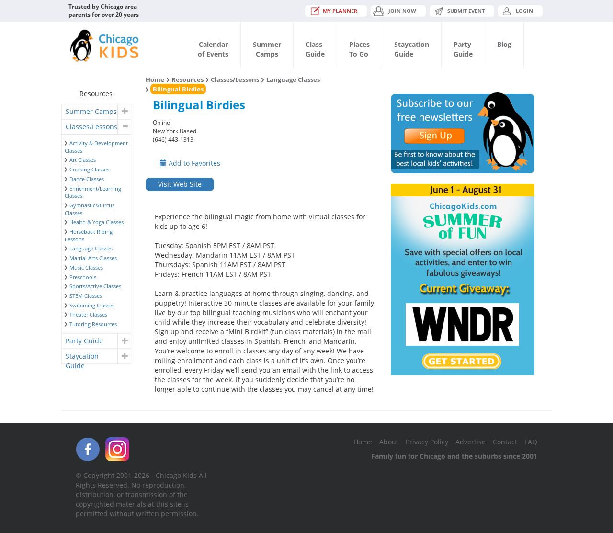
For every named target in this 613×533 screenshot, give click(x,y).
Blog (504, 44)
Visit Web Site (180, 184)
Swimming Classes (91, 305)
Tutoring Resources (93, 324)
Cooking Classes (89, 169)
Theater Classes (88, 314)
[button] (123, 111)
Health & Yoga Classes (96, 222)
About (388, 441)
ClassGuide (315, 49)
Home (155, 79)
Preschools (82, 277)
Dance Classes (86, 178)
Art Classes (82, 159)
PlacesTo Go (359, 49)
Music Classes (86, 267)
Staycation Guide (82, 357)
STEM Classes (85, 295)
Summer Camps (91, 111)
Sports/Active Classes (95, 286)
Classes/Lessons (91, 126)
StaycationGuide (411, 49)
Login (524, 10)
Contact (505, 441)
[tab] (96, 111)
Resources (187, 79)
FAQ (530, 441)
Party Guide (84, 340)
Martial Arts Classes (93, 257)
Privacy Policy (427, 441)
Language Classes (91, 248)
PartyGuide (463, 49)
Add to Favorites (193, 163)
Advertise (470, 441)
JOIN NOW (402, 10)
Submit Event (466, 10)
